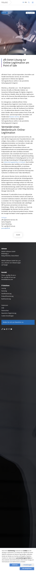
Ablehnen (15, 565)
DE (23, 2)
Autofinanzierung (6, 293)
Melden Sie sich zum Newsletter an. (13, 322)
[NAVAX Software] (4, 2)
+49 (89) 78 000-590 (9, 277)
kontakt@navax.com (7, 279)
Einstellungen (28, 565)
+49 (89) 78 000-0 (10, 275)
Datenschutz (5, 310)
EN (26, 2)
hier (30, 560)
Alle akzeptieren (27, 568)
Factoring (4, 291)
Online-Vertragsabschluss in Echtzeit (14, 162)
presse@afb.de (5, 228)
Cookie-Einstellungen (7, 316)
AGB (2, 308)
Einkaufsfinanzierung (7, 296)
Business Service (14, 117)
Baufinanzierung (6, 299)
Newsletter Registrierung (8, 313)
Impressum (4, 305)
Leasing (3, 288)
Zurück (18, 235)
